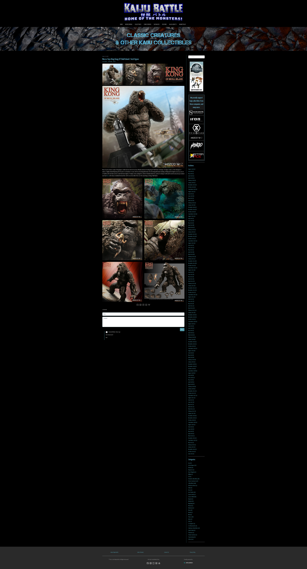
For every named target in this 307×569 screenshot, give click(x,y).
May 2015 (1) (191, 442)
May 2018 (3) (191, 379)
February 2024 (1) (192, 229)
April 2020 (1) (191, 332)
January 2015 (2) (191, 447)
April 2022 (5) (191, 279)
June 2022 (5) (191, 274)
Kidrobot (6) (191, 501)
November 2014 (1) (192, 449)
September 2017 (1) (192, 395)
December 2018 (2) (192, 364)
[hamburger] (105, 2)
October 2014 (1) (192, 451)
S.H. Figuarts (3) (191, 523)
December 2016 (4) (192, 415)
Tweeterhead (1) (192, 537)
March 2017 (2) (191, 409)
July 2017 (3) (191, 400)
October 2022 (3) (192, 265)
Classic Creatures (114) (193, 481)
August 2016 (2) (191, 424)
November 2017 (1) (192, 391)
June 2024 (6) (191, 220)
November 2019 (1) (192, 344)
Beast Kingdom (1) (192, 472)
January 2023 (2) (191, 258)
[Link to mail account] (159, 563)
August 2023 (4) (191, 243)
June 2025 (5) (191, 196)
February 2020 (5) (192, 337)
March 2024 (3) (191, 227)
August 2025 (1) (191, 191)
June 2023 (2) (191, 247)
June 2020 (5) (191, 328)
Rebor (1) (190, 519)
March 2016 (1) (191, 435)
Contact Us (166, 552)
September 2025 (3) (192, 189)
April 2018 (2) (191, 382)
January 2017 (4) (191, 413)
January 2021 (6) (191, 312)
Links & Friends (140, 552)
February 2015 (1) (192, 444)
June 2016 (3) (191, 429)
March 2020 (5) (191, 335)
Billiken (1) (190, 474)
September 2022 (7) (192, 267)
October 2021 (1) (192, 292)
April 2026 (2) (191, 176)
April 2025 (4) (191, 200)
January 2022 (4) (191, 285)
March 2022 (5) (191, 281)
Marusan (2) (190, 505)
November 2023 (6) (192, 236)
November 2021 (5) (192, 290)
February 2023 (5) (192, 256)
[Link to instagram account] (156, 563)
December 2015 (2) (192, 438)
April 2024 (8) (191, 225)
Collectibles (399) (192, 483)
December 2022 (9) (192, 261)
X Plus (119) (190, 539)
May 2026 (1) (191, 173)
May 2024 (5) (191, 223)
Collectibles (104, 61)
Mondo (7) (190, 512)
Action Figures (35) (192, 465)
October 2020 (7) (192, 319)
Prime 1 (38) (190, 517)
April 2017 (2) (191, 406)
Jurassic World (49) (192, 496)
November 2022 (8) (192, 263)
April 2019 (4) (191, 357)
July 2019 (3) (191, 353)
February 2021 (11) (192, 310)
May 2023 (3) (191, 249)
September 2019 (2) (192, 348)
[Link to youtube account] (153, 563)
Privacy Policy (192, 552)
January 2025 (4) (191, 205)
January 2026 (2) (191, 182)
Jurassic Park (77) (192, 494)
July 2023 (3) (191, 245)
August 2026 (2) (191, 169)
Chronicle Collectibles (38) (193, 478)
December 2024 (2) (192, 207)
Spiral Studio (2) (191, 530)
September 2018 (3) (192, 370)
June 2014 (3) (191, 453)
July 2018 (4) (191, 375)
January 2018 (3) (191, 388)
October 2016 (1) (192, 420)
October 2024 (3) (192, 211)
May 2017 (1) (191, 404)
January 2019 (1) (191, 362)
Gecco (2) (190, 490)
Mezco (114, 61)
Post (182, 329)
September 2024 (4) (192, 214)
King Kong (110, 61)
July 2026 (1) (191, 171)
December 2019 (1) (192, 341)
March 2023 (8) (191, 254)
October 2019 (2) (192, 346)
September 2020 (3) (192, 321)
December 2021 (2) (192, 288)
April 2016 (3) (191, 433)
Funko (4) (190, 487)
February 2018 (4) (192, 386)
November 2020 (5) (192, 317)
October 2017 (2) (192, 393)
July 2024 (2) (191, 218)
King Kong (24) (191, 503)
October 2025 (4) (192, 187)
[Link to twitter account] (151, 563)
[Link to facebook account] (148, 563)
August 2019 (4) (191, 350)
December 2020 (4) (192, 314)
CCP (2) (189, 476)
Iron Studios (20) (192, 492)
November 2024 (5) (192, 209)
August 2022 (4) (191, 270)
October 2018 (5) (192, 368)
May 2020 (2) (191, 330)
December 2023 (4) (192, 234)
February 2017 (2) (192, 411)
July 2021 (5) (191, 299)
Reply (106, 337)
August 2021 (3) (191, 297)
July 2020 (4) (191, 326)
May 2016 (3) (191, 431)
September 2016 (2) (192, 422)
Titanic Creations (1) (192, 534)
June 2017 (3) (191, 402)
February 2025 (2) (192, 202)
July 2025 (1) (191, 193)
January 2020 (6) (191, 339)
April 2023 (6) (191, 252)
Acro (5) (190, 463)
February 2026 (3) (192, 180)
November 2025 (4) (192, 185)
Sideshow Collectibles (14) (194, 528)
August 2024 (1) (191, 216)
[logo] (153, 11)
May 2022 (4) (191, 276)
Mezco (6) (190, 510)
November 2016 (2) (192, 418)
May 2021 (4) (191, 303)
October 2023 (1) (192, 238)
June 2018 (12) (191, 377)
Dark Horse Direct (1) (192, 485)
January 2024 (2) (191, 232)
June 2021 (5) (191, 301)
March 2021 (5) (191, 308)
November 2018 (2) (192, 366)
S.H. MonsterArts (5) (192, 526)
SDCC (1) (190, 521)
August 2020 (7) (191, 323)
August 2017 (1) (191, 397)
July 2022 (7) (191, 272)
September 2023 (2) (192, 241)
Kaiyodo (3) (190, 499)
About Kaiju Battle (114, 552)
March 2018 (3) (191, 384)
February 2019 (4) (192, 359)
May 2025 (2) (191, 198)
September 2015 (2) (192, 440)
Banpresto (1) (191, 469)
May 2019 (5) (191, 355)
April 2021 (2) (191, 306)
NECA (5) (190, 514)
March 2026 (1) (191, 178)
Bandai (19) (190, 467)
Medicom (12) (191, 508)
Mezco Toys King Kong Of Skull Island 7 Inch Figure (120, 59)
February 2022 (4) (192, 283)
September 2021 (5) (192, 294)
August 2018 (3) (191, 373)
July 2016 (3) (191, 427)
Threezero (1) (191, 532)
